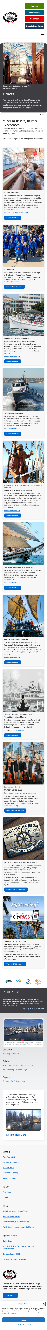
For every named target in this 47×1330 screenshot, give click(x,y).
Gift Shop (11, 1053)
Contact (6, 1081)
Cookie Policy (18, 1325)
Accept (23, 1320)
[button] (44, 1304)
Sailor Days (7, 1241)
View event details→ (12, 356)
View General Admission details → (17, 213)
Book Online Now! (12, 218)
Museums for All (9, 1178)
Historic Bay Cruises (11, 1216)
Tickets (10, 1295)
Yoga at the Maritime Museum (15, 1259)
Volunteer (34, 19)
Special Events (10, 1235)
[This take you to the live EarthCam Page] (23, 1120)
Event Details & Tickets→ (15, 810)
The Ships (7, 1192)
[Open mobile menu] (43, 34)
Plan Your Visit (9, 1157)
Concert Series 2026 (11, 1254)
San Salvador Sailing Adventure (16, 1222)
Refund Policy (8, 1069)
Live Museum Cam (16, 1134)
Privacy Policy (27, 1325)
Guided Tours (8, 1167)
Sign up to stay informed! (33, 1008)
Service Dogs (21, 1069)
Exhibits (6, 1197)
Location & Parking (10, 1173)
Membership (34, 12)
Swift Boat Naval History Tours (15, 1211)
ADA (4, 1065)
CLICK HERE (19, 730)
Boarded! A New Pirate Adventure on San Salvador (18, 1247)
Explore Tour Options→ (14, 287)
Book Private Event (34, 26)
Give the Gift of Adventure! (15, 889)
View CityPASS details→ (15, 964)
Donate (34, 6)
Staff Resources (18, 1081)
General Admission (11, 1162)
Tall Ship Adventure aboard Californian (19, 1227)
